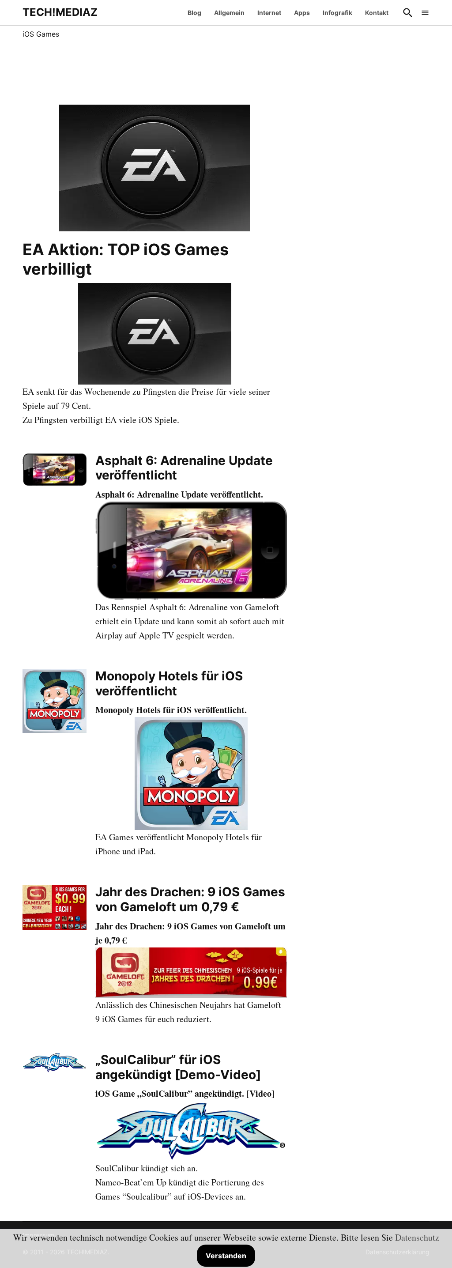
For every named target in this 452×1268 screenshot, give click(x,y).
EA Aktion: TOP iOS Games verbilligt (126, 259)
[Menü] (425, 12)
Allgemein (229, 12)
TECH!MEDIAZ (60, 12)
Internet (269, 12)
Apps (302, 12)
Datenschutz (417, 1237)
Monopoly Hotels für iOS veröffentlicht (169, 683)
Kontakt (376, 12)
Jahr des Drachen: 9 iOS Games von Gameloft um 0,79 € (190, 899)
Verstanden (226, 1255)
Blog (194, 12)
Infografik (337, 12)
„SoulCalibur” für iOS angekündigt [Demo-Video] (178, 1067)
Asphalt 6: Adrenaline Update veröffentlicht (184, 468)
